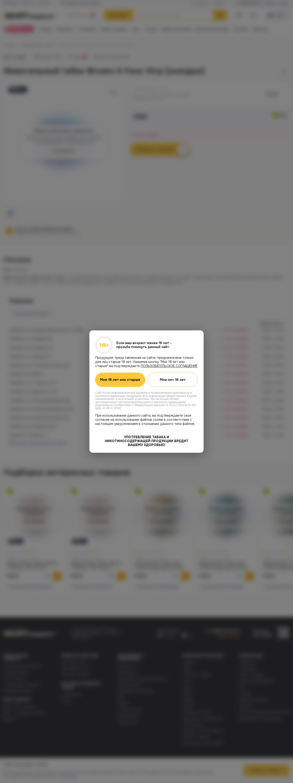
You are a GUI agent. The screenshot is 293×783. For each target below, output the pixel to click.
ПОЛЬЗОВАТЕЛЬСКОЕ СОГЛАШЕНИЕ (169, 366)
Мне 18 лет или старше (120, 379)
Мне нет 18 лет (173, 379)
